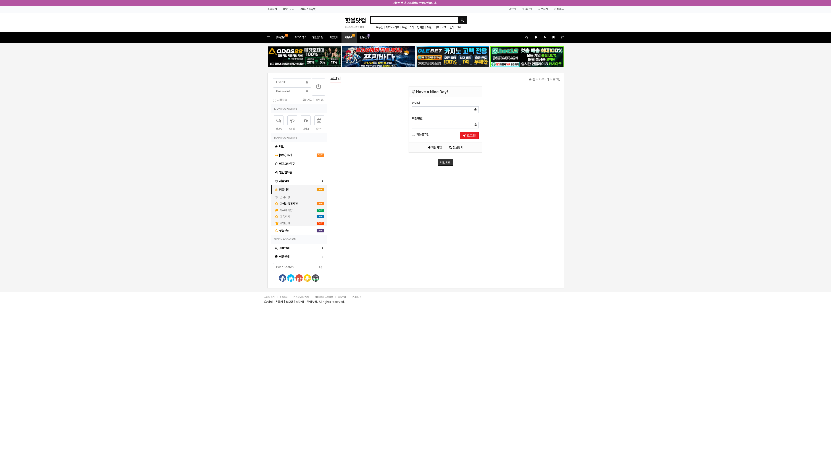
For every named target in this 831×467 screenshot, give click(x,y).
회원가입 (527, 9)
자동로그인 (422, 134)
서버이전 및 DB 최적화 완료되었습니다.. (415, 3)
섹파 (444, 27)
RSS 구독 (288, 9)
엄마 (452, 27)
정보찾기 (543, 9)
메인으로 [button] (445, 162)
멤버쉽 (420, 27)
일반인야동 (317, 37)
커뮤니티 (349, 36)
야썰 (429, 27)
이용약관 (284, 297)
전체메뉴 (559, 9)
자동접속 (281, 100)
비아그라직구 (299, 37)
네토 (437, 27)
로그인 (512, 9)
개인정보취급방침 (301, 297)
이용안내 (342, 297)
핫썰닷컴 (355, 20)
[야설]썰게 (281, 36)
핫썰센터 (365, 36)
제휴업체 (334, 37)
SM (459, 27)
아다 (412, 27)
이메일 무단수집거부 (324, 297)
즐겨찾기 (272, 9)
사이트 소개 (269, 297)
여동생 (379, 27)
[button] (268, 37)
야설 (404, 27)
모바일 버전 (357, 297)
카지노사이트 (392, 27)
